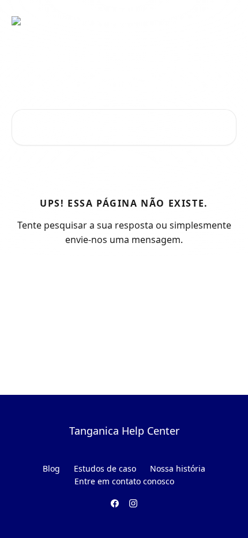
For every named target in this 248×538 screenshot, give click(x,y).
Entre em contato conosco (124, 481)
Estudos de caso (105, 468)
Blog (51, 468)
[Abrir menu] (226, 21)
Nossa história (177, 468)
